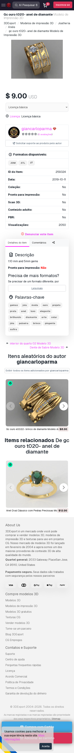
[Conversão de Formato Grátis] (31, 163)
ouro (45, 305)
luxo (33, 311)
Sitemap (56, 718)
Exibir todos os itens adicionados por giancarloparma (37, 370)
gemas (14, 305)
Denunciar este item (39, 234)
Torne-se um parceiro (18, 628)
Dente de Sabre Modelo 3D (47, 347)
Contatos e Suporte (20, 647)
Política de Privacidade (19, 682)
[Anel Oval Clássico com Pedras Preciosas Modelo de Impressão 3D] (37, 484)
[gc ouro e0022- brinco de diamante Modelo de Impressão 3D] (37, 402)
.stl (22, 162)
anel (23, 311)
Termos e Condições (17, 688)
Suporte (10, 654)
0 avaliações (45, 134)
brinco (36, 323)
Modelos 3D (12, 600)
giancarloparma (37, 128)
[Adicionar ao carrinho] (56, 421)
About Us (12, 525)
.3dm (13, 162)
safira (13, 329)
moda (34, 305)
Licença (10, 671)
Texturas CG (12, 617)
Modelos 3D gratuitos (18, 612)
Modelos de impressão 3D (21, 606)
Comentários (39, 242)
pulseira (23, 323)
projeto (56, 305)
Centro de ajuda (15, 659)
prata (13, 311)
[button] (63, 406)
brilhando (15, 317)
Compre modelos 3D (21, 594)
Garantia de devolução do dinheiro (25, 693)
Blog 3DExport (14, 634)
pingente (50, 323)
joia (25, 305)
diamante (31, 317)
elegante (45, 311)
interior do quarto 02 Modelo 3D (30, 343)
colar (54, 317)
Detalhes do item (17, 242)
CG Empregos (13, 640)
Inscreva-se (63, 4)
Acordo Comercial (16, 676)
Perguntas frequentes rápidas (23, 665)
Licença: (15, 116)
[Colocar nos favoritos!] (63, 421)
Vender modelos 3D (17, 623)
